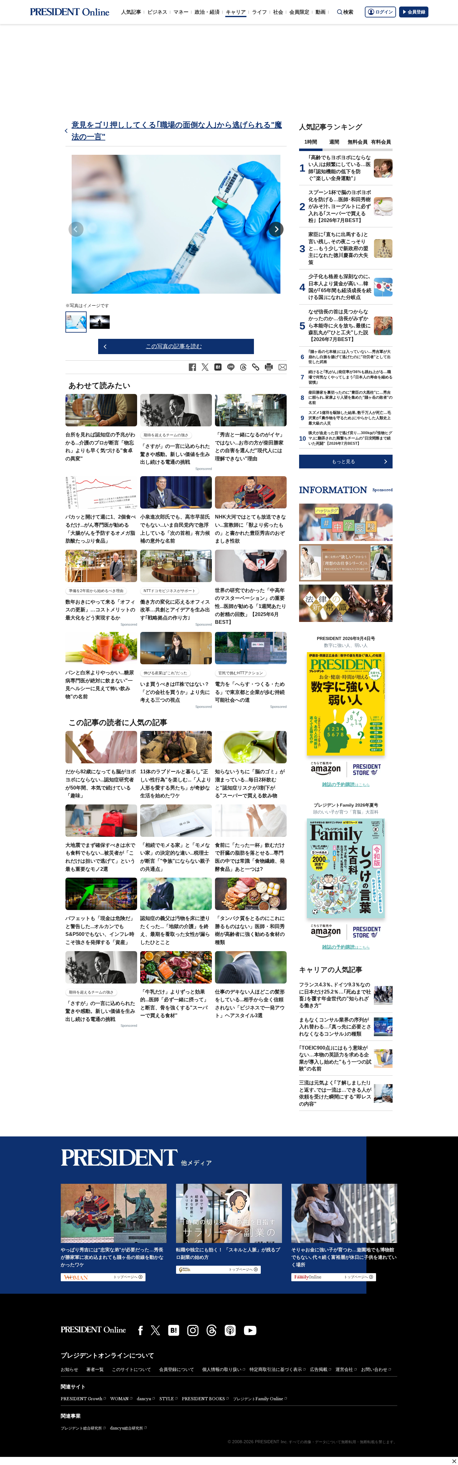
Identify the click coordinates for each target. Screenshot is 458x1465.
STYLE (166, 1398)
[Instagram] (192, 1330)
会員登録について (176, 1369)
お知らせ (69, 1369)
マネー (181, 12)
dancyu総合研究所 (126, 1428)
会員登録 (416, 11)
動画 (321, 12)
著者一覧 (95, 1369)
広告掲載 (318, 1369)
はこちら (346, 785)
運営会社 (344, 1369)
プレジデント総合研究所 (81, 1428)
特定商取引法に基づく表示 (276, 1369)
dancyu (144, 1398)
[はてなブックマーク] (173, 1330)
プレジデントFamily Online (258, 1398)
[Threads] (212, 1330)
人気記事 (131, 12)
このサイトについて (131, 1369)
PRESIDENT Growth (81, 1398)
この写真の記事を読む (174, 346)
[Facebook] (140, 1330)
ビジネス (157, 12)
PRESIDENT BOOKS (203, 1398)
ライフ (259, 12)
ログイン (384, 11)
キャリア (236, 12)
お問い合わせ (374, 1369)
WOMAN (119, 1398)
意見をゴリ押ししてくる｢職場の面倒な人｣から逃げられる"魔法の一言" (177, 131)
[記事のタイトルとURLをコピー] (255, 367)
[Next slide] (276, 229)
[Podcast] (230, 1330)
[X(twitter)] (155, 1330)
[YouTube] (250, 1330)
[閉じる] (454, 1461)
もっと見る (343, 461)
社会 (278, 12)
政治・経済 (207, 12)
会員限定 (299, 12)
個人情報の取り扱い (221, 1369)
